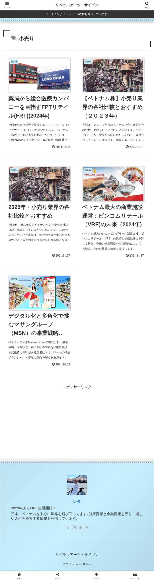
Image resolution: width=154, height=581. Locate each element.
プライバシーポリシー (77, 564)
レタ (77, 501)
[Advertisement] (77, 418)
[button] (142, 529)
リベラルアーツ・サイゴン (77, 5)
